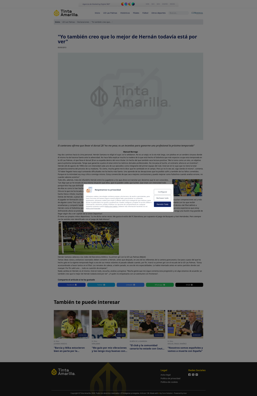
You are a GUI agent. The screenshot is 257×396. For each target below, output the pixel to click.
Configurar (162, 192)
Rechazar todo (162, 198)
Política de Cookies (111, 206)
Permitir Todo (162, 204)
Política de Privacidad (93, 208)
